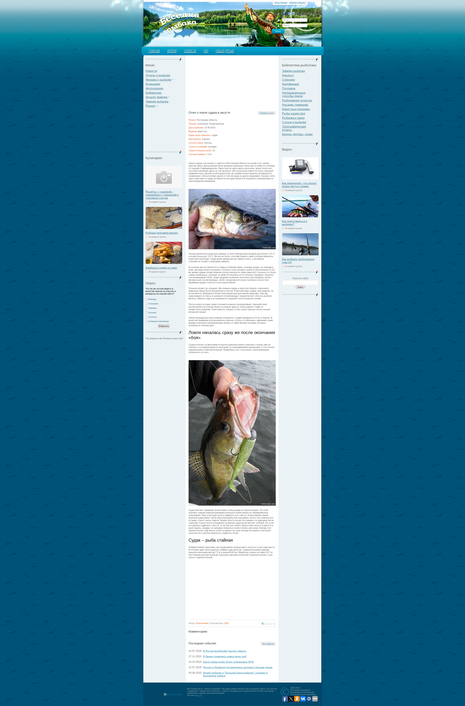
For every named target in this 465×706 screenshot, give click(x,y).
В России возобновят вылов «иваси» (224, 650)
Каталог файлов (156, 97)
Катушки (152, 312)
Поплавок (288, 88)
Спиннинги (153, 304)
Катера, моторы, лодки (297, 134)
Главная (154, 50)
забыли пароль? (297, 2)
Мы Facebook (288, 13)
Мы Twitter (293, 13)
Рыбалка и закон (293, 117)
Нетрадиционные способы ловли (294, 94)
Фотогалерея (154, 88)
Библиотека (153, 92)
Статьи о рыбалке (294, 122)
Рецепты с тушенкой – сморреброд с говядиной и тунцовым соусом (162, 194)
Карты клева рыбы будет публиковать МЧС (228, 661)
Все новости (268, 644)
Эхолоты (152, 317)
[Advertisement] (164, 131)
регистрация (280, 2)
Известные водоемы (296, 109)
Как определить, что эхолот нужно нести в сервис (299, 185)
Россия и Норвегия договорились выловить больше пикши (237, 667)
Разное (150, 105)
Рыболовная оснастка (297, 100)
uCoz (199, 695)
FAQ (206, 50)
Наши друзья (225, 50)
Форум (172, 50)
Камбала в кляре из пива (161, 267)
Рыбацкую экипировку (158, 321)
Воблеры (152, 299)
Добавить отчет (267, 113)
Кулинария (153, 84)
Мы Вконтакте (284, 13)
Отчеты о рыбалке (158, 75)
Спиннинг (288, 79)
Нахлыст (288, 75)
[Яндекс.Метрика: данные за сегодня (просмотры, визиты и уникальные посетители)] (173, 694)
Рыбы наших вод (293, 113)
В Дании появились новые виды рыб (224, 656)
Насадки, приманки (295, 104)
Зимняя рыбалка (157, 101)
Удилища (152, 308)
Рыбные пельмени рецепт (161, 232)
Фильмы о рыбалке (158, 79)
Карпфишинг (290, 84)
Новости (190, 50)
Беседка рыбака (177, 25)
